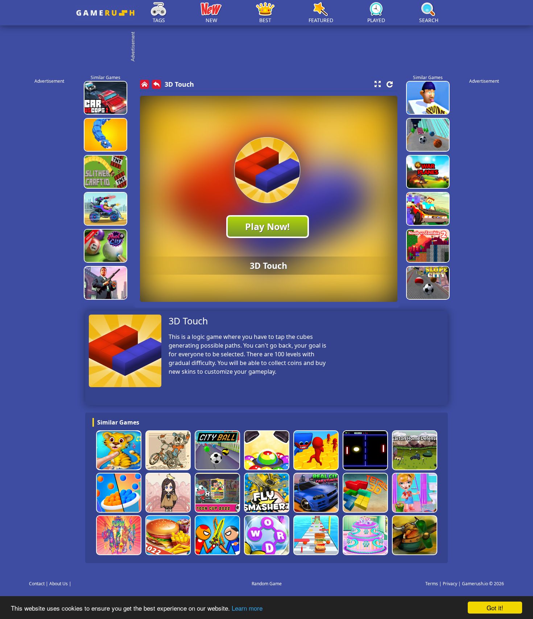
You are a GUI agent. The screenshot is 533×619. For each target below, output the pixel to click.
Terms (431, 584)
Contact (37, 584)
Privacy (450, 584)
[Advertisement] (270, 47)
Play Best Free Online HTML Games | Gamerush (105, 13)
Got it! (495, 607)
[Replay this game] (390, 84)
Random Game (267, 584)
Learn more (247, 607)
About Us (58, 584)
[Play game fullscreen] (377, 84)
